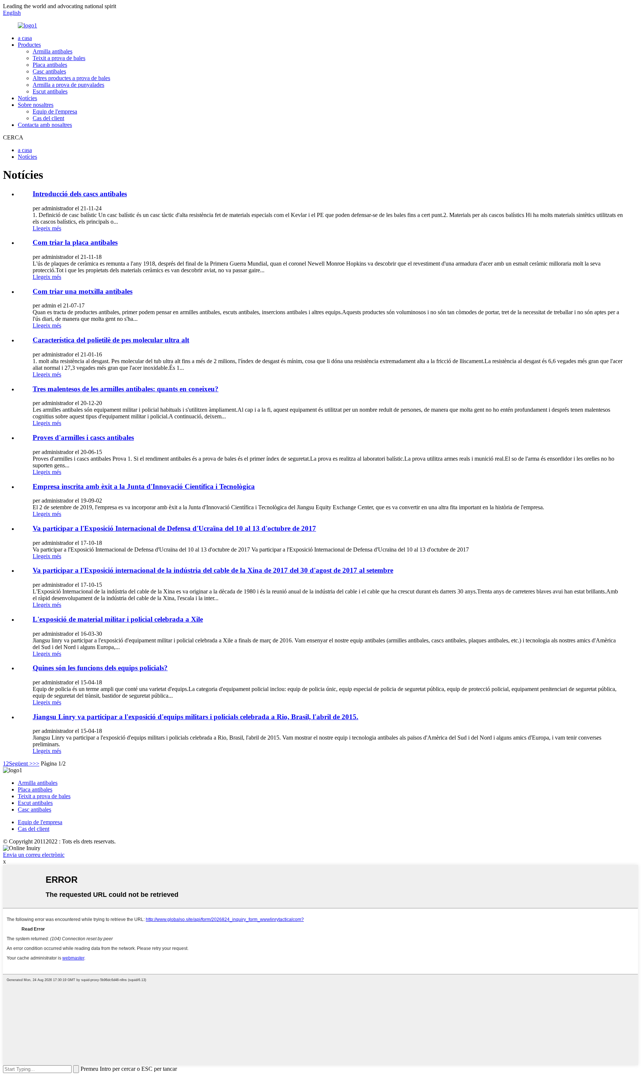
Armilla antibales (52, 51)
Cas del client (48, 118)
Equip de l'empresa (55, 111)
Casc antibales (49, 71)
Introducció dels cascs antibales (80, 194)
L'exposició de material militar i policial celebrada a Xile (118, 619)
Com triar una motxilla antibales (82, 291)
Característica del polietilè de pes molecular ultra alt (111, 340)
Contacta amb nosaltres (45, 125)
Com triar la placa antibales (75, 242)
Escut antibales (50, 91)
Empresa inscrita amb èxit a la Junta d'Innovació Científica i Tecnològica (144, 486)
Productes (29, 45)
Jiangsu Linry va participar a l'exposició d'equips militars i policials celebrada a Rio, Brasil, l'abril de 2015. (195, 717)
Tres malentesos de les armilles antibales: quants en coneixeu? (125, 389)
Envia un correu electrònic (34, 855)
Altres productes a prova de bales (71, 78)
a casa (25, 38)
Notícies (27, 98)
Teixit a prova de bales (59, 58)
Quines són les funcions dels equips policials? (100, 668)
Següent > (21, 763)
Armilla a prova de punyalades (68, 85)
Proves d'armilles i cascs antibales (83, 437)
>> (36, 763)
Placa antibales (50, 65)
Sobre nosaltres (35, 105)
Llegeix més (47, 228)
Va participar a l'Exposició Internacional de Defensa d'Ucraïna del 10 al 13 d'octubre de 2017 (174, 528)
